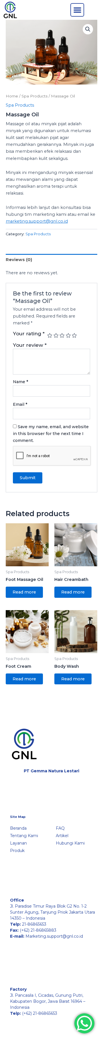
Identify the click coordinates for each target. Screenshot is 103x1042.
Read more (24, 592)
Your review (30, 345)
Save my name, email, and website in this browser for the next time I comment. (51, 433)
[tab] (51, 259)
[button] (77, 10)
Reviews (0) (19, 259)
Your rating (29, 333)
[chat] (84, 1023)
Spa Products (34, 96)
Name (20, 381)
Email (20, 404)
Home (12, 96)
